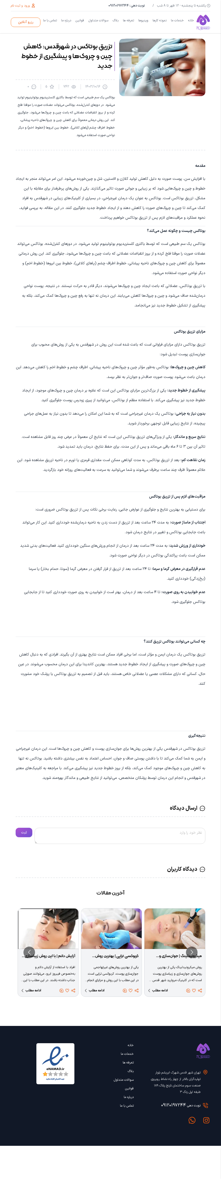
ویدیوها (143, 20)
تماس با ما (50, 20)
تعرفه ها (128, 20)
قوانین (79, 20)
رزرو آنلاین (25, 22)
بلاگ (116, 20)
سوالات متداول (98, 20)
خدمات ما (177, 20)
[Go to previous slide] (192, 952)
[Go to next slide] (29, 952)
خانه (191, 20)
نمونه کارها (160, 20)
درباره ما (66, 20)
